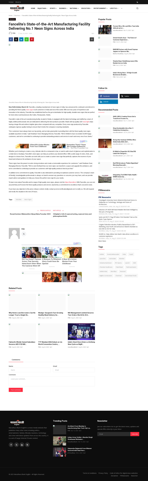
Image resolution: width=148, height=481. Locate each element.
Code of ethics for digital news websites (124, 473)
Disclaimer (114, 476)
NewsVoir (134, 476)
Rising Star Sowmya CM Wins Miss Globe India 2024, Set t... (124, 141)
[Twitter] (16, 444)
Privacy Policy (103, 473)
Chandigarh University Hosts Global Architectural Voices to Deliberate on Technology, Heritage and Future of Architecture (118, 202)
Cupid (131, 254)
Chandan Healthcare (106, 267)
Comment (12, 375)
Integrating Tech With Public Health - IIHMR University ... (125, 176)
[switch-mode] (137, 2)
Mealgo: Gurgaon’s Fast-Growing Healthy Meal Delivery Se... (50, 314)
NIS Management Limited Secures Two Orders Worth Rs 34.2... (81, 314)
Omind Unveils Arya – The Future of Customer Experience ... (124, 39)
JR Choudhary (71, 453)
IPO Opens (118, 263)
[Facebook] (11, 444)
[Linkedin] (22, 444)
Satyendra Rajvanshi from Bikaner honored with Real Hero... (80, 449)
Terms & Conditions (90, 473)
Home (33, 8)
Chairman (119, 276)
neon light (86, 122)
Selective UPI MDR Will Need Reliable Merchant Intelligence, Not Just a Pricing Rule (118, 211)
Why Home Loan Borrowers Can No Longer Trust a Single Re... (22, 314)
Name (11, 366)
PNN (23, 229)
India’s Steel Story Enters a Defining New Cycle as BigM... (81, 343)
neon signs (29, 109)
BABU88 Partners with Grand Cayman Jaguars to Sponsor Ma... (125, 50)
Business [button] (62, 8)
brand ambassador (113, 254)
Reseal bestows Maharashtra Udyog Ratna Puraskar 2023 (30, 214)
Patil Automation (131, 267)
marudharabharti (73, 347)
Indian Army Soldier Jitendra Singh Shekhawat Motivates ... (80, 438)
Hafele (102, 254)
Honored (122, 271)
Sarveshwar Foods (131, 276)
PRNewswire (124, 476)
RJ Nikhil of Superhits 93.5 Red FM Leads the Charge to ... (124, 152)
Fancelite (18, 199)
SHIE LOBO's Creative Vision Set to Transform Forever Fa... (124, 117)
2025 (134, 263)
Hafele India (103, 271)
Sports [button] (52, 8)
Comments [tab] (16, 360)
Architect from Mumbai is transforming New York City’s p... (79, 427)
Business (17, 15)
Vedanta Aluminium (106, 263)
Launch (127, 263)
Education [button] (85, 8)
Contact (11, 2)
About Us (18, 2)
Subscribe (135, 434)
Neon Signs (27, 199)
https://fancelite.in (70, 182)
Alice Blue (113, 271)
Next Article (57, 210)
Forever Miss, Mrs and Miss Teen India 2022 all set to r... (126, 27)
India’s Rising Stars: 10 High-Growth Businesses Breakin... (125, 74)
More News (102, 241)
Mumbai (121, 258)
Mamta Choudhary (118, 54)
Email (55, 366)
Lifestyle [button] (113, 8)
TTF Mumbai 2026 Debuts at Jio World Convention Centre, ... (50, 343)
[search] (137, 8)
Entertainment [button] (100, 8)
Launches (103, 258)
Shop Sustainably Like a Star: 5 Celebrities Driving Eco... (123, 129)
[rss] (27, 444)
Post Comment (16, 390)
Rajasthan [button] (42, 8)
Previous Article (45, 210)
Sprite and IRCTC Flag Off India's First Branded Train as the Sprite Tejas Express (118, 218)
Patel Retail (119, 267)
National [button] (73, 8)
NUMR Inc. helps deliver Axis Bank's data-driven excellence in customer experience (118, 235)
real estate (112, 258)
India (124, 254)
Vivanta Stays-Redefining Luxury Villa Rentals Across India (125, 62)
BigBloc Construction (106, 276)
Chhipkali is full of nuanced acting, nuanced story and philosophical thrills (72, 215)
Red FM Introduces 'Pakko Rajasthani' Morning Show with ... (125, 164)
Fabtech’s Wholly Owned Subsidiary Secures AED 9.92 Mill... (22, 343)
